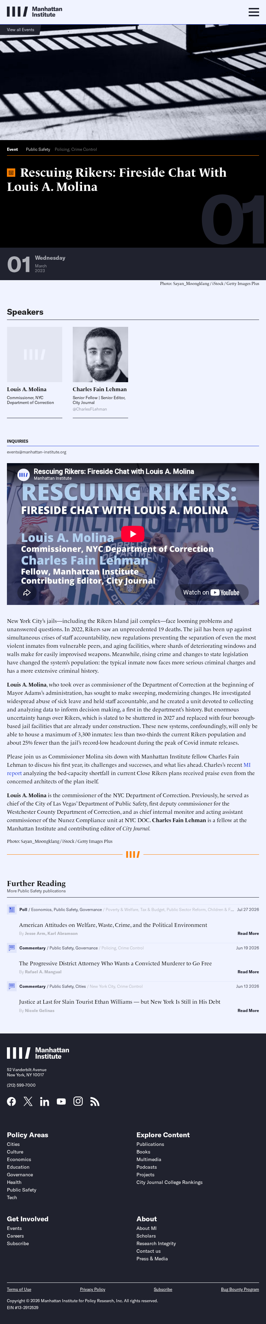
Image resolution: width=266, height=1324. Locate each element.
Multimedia (148, 1159)
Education (18, 1167)
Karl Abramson (62, 933)
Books (143, 1152)
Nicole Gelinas (39, 1010)
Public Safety (38, 149)
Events (14, 1228)
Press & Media (152, 1259)
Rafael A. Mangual (43, 971)
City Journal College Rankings (169, 1182)
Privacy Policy (92, 1289)
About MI (146, 1228)
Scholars (146, 1236)
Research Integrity (156, 1243)
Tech (12, 1197)
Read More (248, 933)
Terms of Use (19, 1289)
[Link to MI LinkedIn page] (44, 1103)
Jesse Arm (35, 933)
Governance (20, 1174)
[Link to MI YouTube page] (61, 1102)
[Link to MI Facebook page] (11, 1103)
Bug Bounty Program (240, 1289)
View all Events (20, 29)
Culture (15, 1152)
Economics (19, 1159)
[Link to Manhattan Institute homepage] (38, 1057)
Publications (150, 1144)
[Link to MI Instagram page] (78, 1103)
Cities (13, 1144)
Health (14, 1182)
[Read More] (100, 354)
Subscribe (18, 1243)
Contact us (148, 1251)
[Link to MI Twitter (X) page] (28, 1103)
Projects (145, 1174)
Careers (15, 1236)
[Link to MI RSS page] (94, 1103)
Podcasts (146, 1167)
